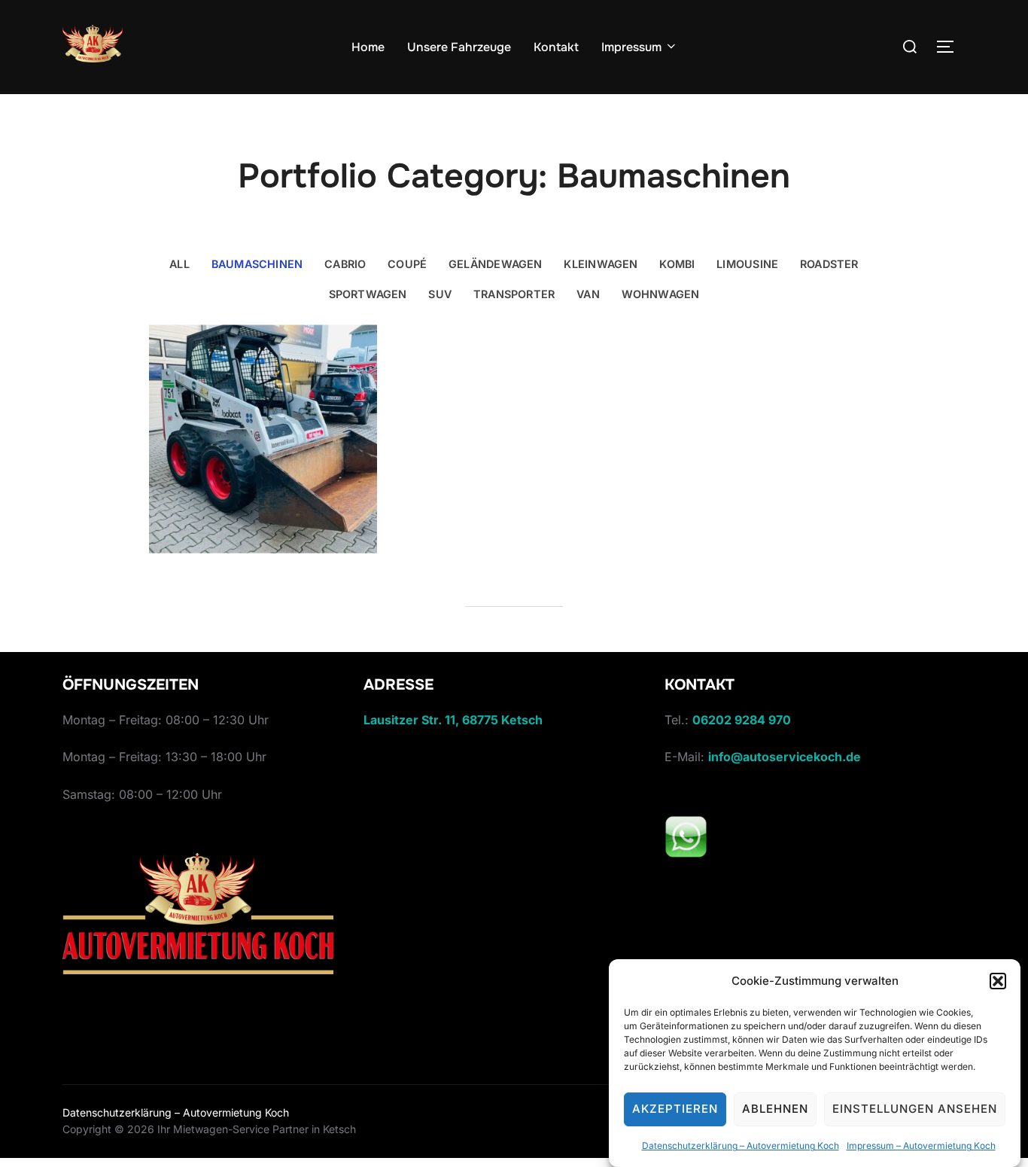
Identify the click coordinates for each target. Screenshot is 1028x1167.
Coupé (407, 263)
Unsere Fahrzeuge (459, 47)
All (179, 263)
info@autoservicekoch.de (784, 756)
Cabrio (345, 263)
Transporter (514, 294)
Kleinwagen (600, 263)
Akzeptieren (675, 1109)
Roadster (829, 263)
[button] (997, 981)
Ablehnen (775, 1109)
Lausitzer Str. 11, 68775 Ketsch (453, 719)
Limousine (747, 263)
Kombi (677, 263)
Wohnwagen (661, 294)
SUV (440, 294)
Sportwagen (368, 294)
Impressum (631, 47)
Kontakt (556, 47)
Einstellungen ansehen (914, 1109)
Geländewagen (496, 263)
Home (368, 47)
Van (588, 294)
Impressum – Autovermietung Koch (921, 1145)
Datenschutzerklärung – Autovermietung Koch (740, 1145)
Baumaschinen (257, 263)
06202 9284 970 (741, 719)
